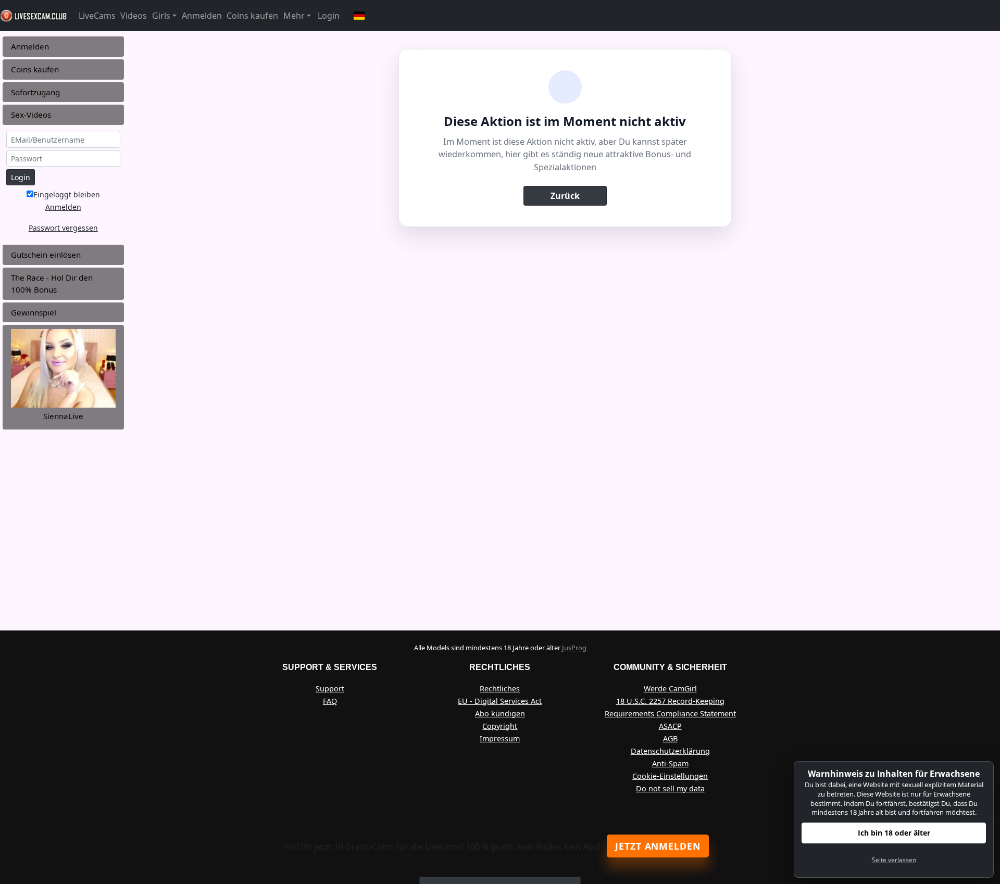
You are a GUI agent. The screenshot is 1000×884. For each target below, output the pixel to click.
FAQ (330, 701)
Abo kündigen (500, 713)
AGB (670, 738)
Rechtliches (500, 688)
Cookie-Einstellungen (670, 776)
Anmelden (202, 15)
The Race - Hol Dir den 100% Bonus (52, 283)
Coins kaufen (252, 15)
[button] (359, 15)
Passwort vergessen (63, 228)
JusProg (574, 647)
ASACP (670, 726)
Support (330, 688)
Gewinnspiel (33, 312)
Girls (161, 15)
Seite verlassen (894, 860)
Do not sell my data (670, 788)
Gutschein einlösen (46, 254)
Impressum (500, 738)
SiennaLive (63, 416)
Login (329, 15)
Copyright (499, 726)
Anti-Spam (670, 763)
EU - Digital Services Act (500, 701)
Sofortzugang (35, 92)
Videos (133, 15)
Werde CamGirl (670, 688)
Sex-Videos (31, 114)
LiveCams (97, 15)
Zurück (565, 195)
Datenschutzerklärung (670, 751)
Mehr (294, 15)
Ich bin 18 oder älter (894, 833)
